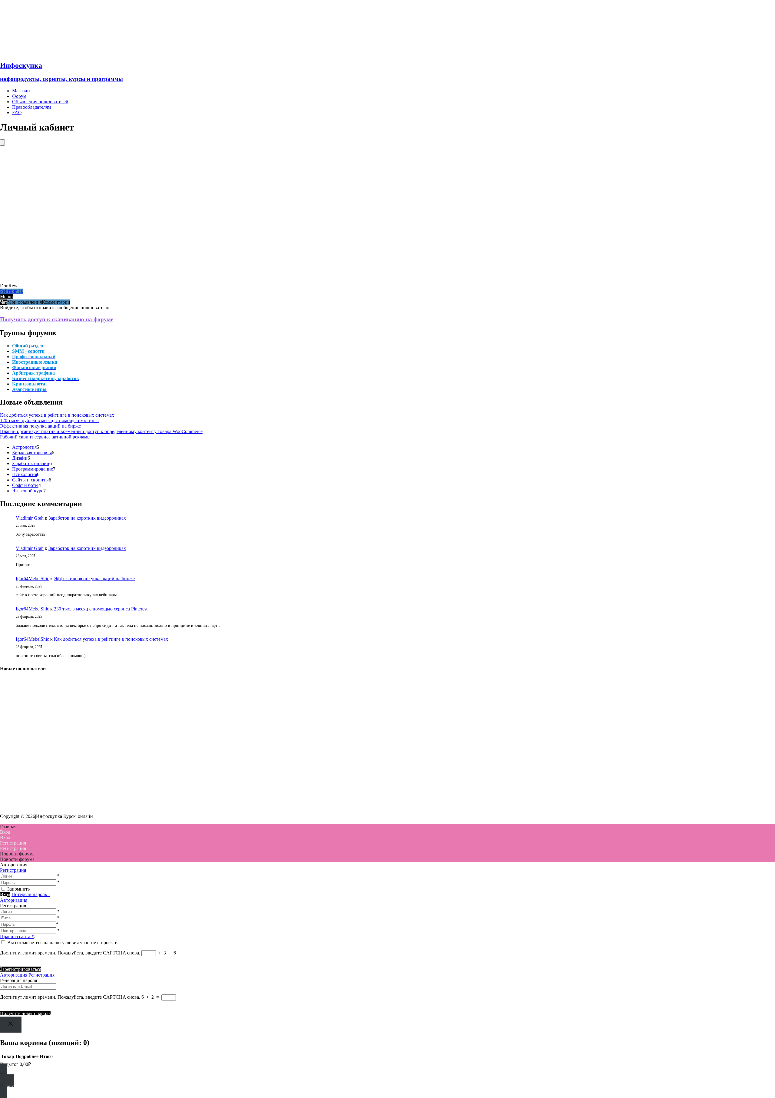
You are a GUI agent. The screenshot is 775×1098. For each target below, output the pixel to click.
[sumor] (7, 740)
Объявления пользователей (40, 101)
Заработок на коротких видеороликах (87, 518)
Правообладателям (31, 107)
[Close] (10, 1025)
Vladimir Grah (30, 518)
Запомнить (18, 888)
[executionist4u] (7, 724)
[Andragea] (7, 707)
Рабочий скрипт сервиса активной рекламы (45, 436)
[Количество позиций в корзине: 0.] (2, 142)
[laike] (7, 773)
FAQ (17, 112)
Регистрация (13, 870)
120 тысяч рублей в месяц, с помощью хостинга (49, 420)
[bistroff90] (7, 691)
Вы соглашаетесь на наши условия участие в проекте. (62, 942)
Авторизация (13, 900)
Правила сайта (17, 936)
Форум (19, 96)
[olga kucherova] (7, 789)
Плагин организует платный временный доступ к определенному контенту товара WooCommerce (101, 431)
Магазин (21, 90)
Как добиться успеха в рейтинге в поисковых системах (57, 415)
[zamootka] (7, 806)
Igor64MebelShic (32, 578)
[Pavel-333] (7, 756)
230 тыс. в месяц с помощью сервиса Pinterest (100, 608)
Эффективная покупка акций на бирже (40, 425)
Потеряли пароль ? (31, 894)
